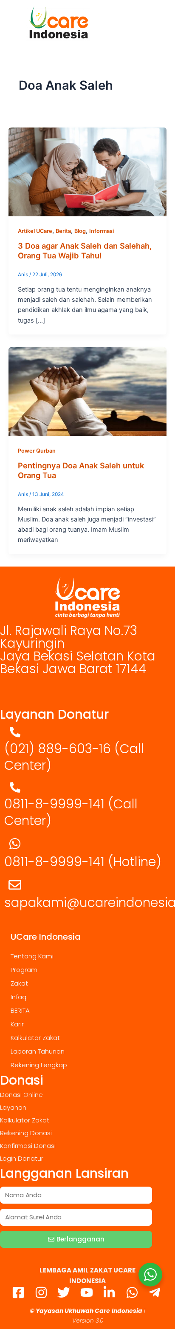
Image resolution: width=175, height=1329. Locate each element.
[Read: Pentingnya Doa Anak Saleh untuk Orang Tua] (87, 391)
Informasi (101, 231)
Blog (80, 231)
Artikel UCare (35, 231)
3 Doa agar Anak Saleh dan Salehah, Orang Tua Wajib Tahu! (85, 251)
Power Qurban (37, 451)
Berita (63, 231)
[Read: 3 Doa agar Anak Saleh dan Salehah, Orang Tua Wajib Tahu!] (87, 172)
